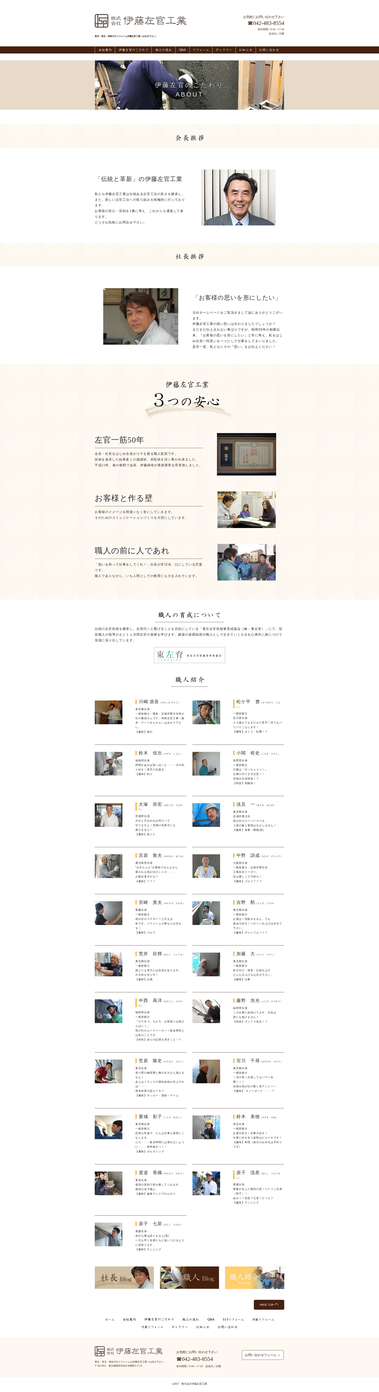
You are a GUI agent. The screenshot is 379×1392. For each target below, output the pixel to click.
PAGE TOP (267, 1304)
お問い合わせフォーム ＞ (262, 1355)
